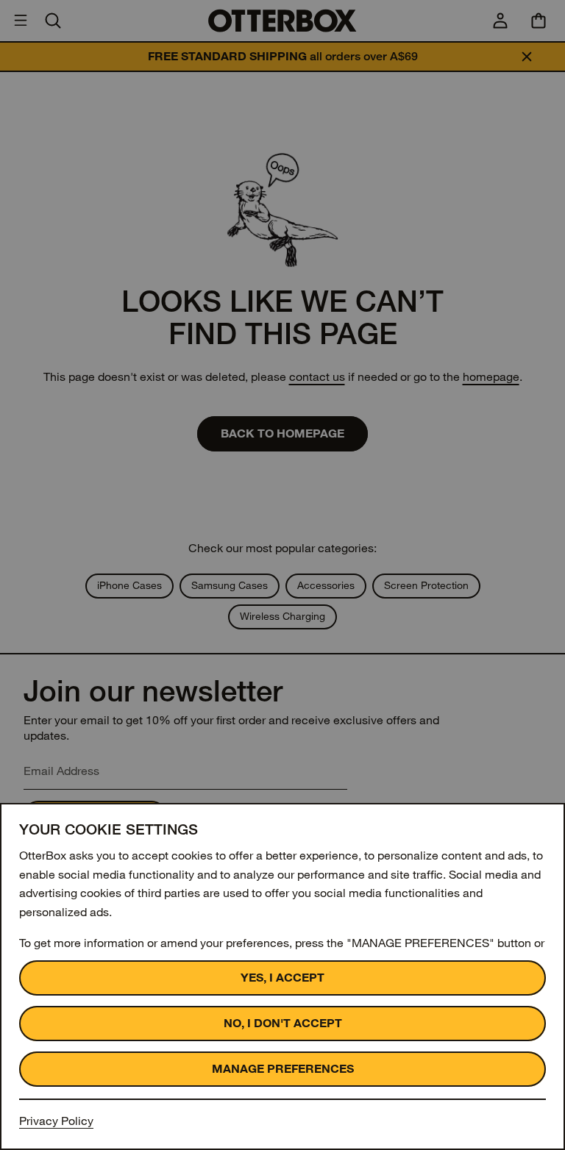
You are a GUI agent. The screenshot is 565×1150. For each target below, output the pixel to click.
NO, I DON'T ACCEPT (283, 1023)
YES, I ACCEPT (282, 978)
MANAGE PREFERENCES (283, 1069)
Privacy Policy (56, 1121)
